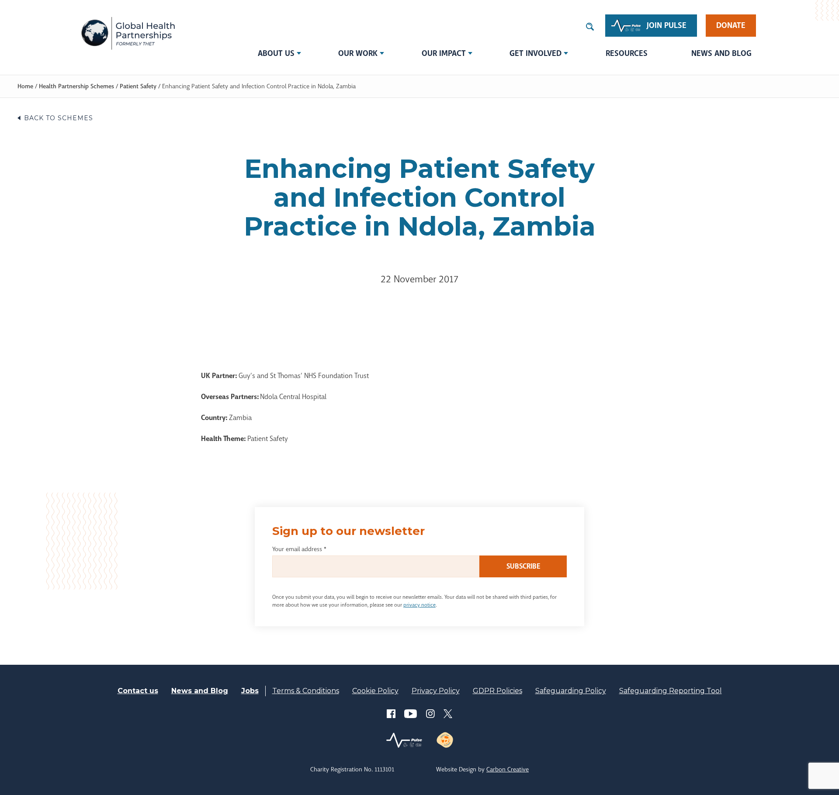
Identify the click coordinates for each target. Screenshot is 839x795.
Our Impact (444, 53)
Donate (730, 25)
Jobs (250, 691)
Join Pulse (666, 25)
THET (128, 32)
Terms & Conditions (305, 691)
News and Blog (721, 53)
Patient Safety (138, 86)
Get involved (536, 53)
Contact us (138, 691)
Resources (627, 53)
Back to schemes (58, 118)
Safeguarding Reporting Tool (670, 691)
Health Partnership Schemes (76, 86)
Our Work (358, 53)
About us (276, 53)
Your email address (299, 549)
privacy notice (419, 604)
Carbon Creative (507, 769)
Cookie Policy (375, 691)
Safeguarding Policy (570, 691)
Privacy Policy (436, 691)
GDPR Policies (497, 691)
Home (25, 86)
